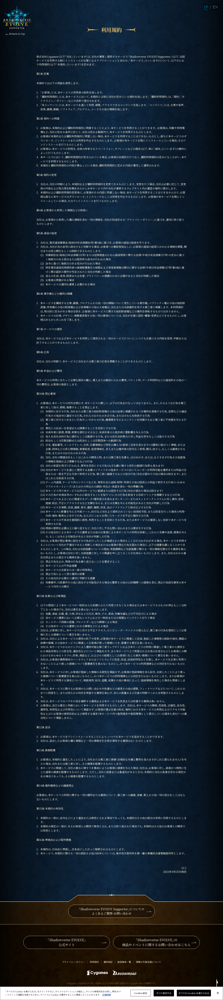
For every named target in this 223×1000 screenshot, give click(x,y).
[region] (111, 993)
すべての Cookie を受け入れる (194, 993)
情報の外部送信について (148, 962)
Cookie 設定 (140, 993)
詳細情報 (106, 994)
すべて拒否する (163, 993)
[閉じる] (217, 992)
